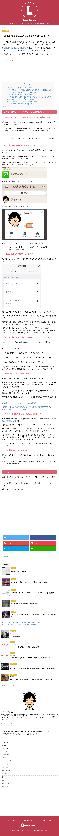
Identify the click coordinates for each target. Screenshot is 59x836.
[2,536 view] (6, 595)
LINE (5, 559)
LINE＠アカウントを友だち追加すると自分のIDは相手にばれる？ (29, 90)
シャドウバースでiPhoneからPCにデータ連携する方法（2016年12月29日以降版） (33, 668)
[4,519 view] (6, 574)
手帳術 (4, 777)
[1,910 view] (5, 637)
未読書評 (4, 780)
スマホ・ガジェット (7, 757)
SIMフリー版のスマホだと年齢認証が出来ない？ (23, 101)
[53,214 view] (6, 585)
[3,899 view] (5, 658)
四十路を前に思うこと (16, 636)
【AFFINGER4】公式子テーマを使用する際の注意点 (24, 647)
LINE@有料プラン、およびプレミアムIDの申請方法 (20, 403)
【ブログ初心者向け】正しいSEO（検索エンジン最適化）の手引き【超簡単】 (32, 593)
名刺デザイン (5, 773)
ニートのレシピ (6, 761)
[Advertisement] (13, 71)
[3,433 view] (6, 617)
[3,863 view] (5, 648)
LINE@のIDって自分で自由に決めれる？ (20, 99)
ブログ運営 (6, 556)
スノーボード (5, 754)
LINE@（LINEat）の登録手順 (15, 48)
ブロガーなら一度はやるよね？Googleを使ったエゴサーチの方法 (29, 582)
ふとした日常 (5, 764)
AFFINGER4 (42, 832)
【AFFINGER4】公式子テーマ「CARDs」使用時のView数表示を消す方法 (30, 658)
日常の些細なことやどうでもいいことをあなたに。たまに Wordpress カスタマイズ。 (29, 830)
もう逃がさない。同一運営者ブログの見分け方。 (24, 603)
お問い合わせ (48, 820)
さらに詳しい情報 (7, 723)
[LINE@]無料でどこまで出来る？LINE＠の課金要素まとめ (21, 624)
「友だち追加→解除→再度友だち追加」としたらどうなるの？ (28, 97)
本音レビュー (5, 783)
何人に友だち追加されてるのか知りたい (20, 92)
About (9, 820)
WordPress (5, 748)
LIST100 (14, 820)
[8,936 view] (5, 680)
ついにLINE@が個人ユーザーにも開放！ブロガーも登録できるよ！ (24, 622)
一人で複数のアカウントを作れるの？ (19, 104)
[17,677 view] (6, 606)
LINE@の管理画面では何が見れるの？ (19, 94)
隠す (30, 84)
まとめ (6, 106)
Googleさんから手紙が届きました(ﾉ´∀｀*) (22, 571)
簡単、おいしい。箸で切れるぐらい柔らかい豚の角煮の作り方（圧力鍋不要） (31, 679)
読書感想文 (5, 786)
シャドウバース (6, 751)
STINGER (4, 745)
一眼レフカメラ (6, 770)
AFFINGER (5, 742)
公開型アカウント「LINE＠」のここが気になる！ (21, 87)
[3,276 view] (5, 669)
